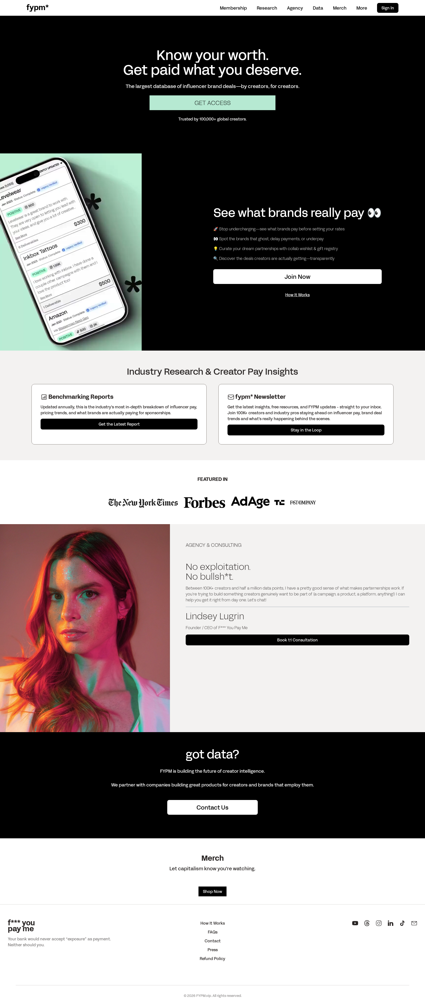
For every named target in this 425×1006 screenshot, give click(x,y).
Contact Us (212, 807)
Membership (233, 8)
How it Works (212, 923)
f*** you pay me (21, 926)
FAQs (212, 932)
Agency (295, 8)
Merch (340, 8)
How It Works (297, 294)
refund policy (212, 958)
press (213, 949)
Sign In (387, 7)
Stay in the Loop (306, 430)
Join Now (297, 276)
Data (318, 8)
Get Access (213, 102)
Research (267, 8)
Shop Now (212, 891)
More (361, 8)
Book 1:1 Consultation (297, 639)
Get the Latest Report (119, 424)
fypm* (38, 7)
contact (213, 940)
